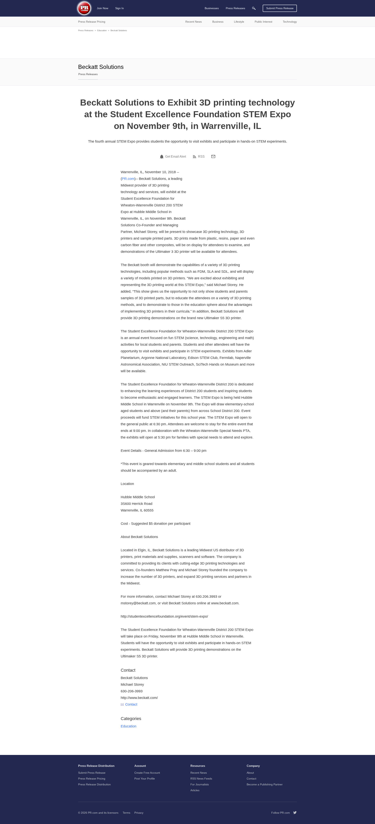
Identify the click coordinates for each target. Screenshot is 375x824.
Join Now (102, 8)
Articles (194, 790)
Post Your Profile (144, 778)
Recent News (198, 772)
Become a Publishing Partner (265, 784)
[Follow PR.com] (293, 813)
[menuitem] (254, 8)
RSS (201, 156)
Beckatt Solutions (119, 30)
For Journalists (199, 784)
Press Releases (85, 30)
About (250, 772)
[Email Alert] (162, 156)
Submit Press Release (280, 8)
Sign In (119, 8)
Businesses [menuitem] (212, 8)
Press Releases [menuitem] (235, 8)
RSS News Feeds (201, 778)
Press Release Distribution (94, 784)
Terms (126, 812)
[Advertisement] (187, 45)
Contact (131, 704)
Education (102, 30)
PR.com (128, 179)
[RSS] (195, 156)
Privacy (138, 812)
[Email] (213, 156)
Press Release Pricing (91, 778)
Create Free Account (147, 772)
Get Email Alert (175, 156)
